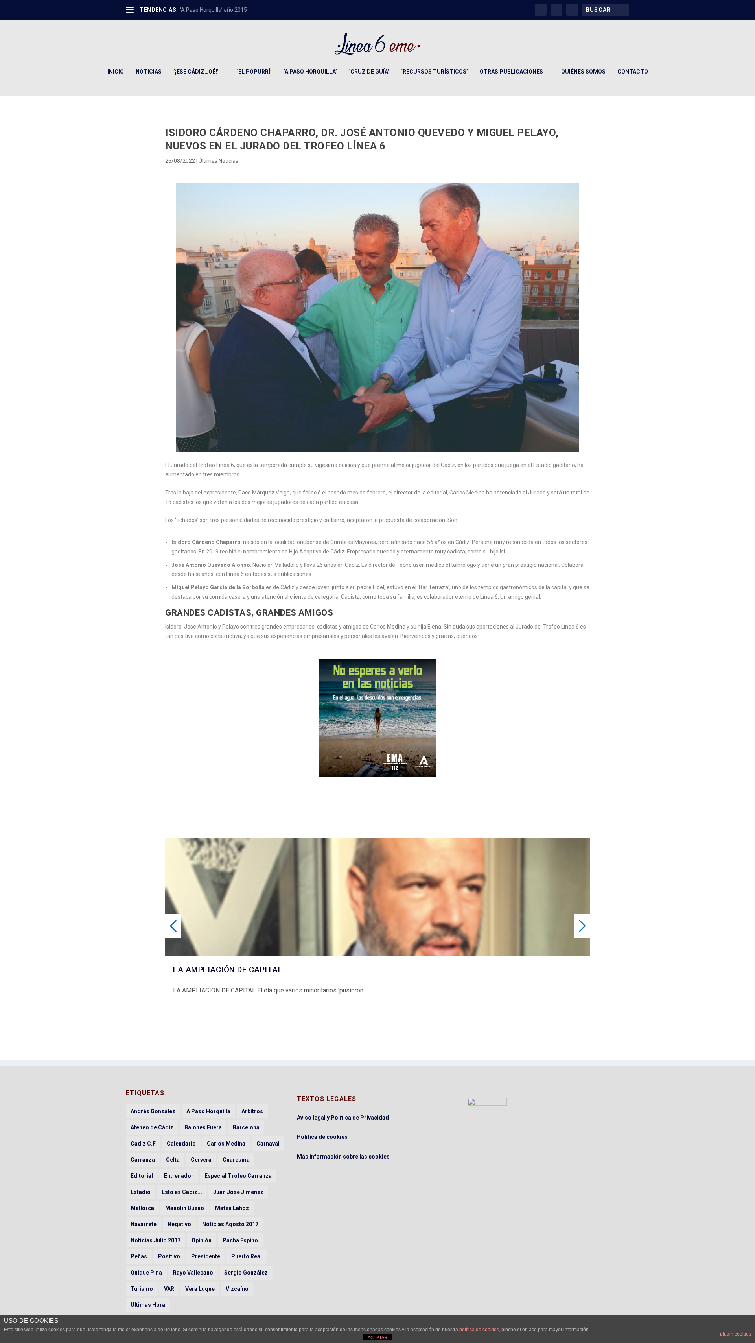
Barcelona (246, 1127)
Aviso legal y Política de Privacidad (343, 1117)
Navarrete (144, 1224)
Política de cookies (322, 1137)
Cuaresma (236, 1160)
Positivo (169, 1256)
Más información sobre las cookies (343, 1156)
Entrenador (178, 1176)
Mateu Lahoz (232, 1208)
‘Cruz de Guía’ (369, 71)
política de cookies (479, 1329)
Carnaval (268, 1143)
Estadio (141, 1192)
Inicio (115, 71)
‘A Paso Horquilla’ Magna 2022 (217, 10)
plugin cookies (735, 1334)
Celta (173, 1160)
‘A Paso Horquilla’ (310, 71)
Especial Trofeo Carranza (238, 1176)
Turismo (142, 1289)
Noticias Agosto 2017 (230, 1224)
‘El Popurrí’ (254, 71)
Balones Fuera (203, 1127)
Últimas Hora (148, 1305)
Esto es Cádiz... (182, 1192)
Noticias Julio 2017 (155, 1240)
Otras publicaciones (511, 71)
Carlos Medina (226, 1143)
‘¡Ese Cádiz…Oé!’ (196, 71)
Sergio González (246, 1272)
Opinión (202, 1240)
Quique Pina (146, 1272)
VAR (169, 1289)
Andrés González (153, 1111)
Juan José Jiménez (238, 1192)
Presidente (205, 1256)
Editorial (142, 1176)
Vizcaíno (237, 1289)
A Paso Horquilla (208, 1111)
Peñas (139, 1256)
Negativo (179, 1224)
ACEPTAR (377, 1337)
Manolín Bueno (184, 1208)
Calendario (181, 1143)
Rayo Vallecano (193, 1272)
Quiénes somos (583, 71)
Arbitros (252, 1111)
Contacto (632, 71)
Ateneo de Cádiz (152, 1127)
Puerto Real (246, 1256)
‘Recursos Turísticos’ (434, 71)
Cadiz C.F (143, 1143)
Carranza (143, 1160)
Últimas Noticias (218, 161)
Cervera (201, 1160)
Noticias (149, 71)
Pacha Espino (240, 1240)
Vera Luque (200, 1289)
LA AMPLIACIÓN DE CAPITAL (227, 969)
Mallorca (142, 1208)
